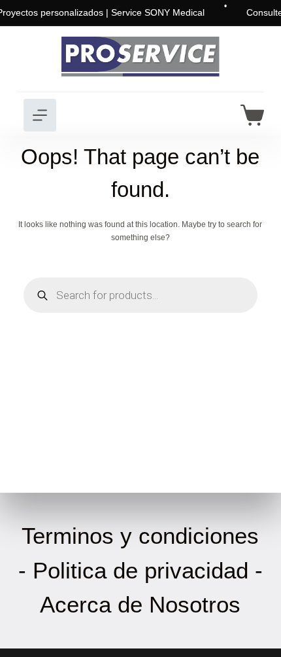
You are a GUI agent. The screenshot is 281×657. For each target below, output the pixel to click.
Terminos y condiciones (140, 535)
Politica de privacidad (140, 570)
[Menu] (40, 115)
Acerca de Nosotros (140, 604)
